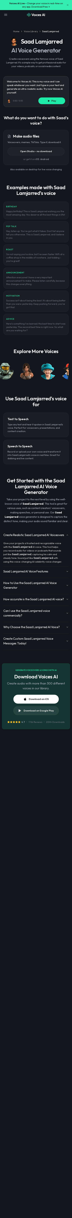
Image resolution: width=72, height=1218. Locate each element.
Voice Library (31, 31)
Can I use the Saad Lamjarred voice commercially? (26, 613)
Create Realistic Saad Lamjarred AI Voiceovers (33, 535)
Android (44, 159)
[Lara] (26, 371)
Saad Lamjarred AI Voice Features (25, 571)
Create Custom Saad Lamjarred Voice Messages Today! (28, 641)
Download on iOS (39, 699)
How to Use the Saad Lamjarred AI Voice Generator (30, 585)
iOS (37, 159)
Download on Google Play (39, 710)
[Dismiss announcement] (68, 5)
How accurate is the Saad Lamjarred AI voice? (33, 599)
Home (16, 31)
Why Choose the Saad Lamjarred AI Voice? (31, 627)
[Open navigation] (5, 14)
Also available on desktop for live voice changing (36, 169)
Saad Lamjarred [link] (50, 31)
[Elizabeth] (48, 371)
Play (53, 100)
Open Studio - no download (36, 151)
